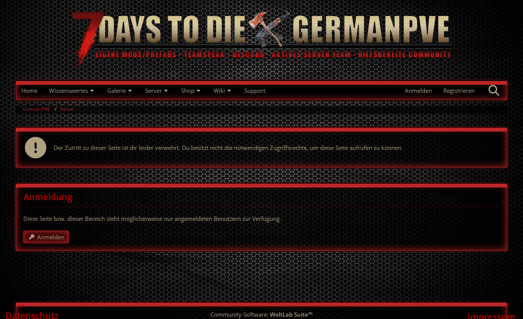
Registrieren (459, 90)
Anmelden (418, 90)
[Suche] (494, 90)
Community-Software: (261, 314)
